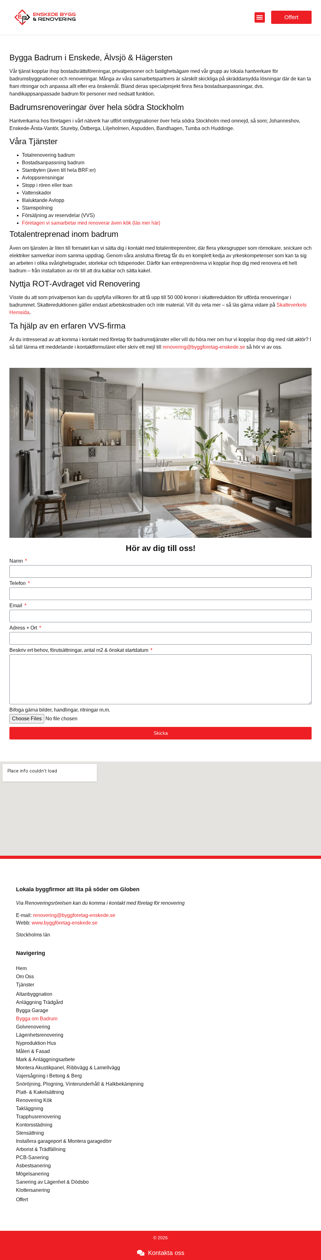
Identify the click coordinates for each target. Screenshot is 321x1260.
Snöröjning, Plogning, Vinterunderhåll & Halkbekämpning (80, 1084)
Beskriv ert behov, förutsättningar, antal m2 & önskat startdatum (79, 650)
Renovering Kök (34, 1100)
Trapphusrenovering (38, 1116)
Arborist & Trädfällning (41, 1149)
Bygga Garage (32, 1010)
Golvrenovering (33, 1026)
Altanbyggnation (34, 994)
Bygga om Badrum (36, 1018)
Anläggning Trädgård (39, 1002)
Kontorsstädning (34, 1124)
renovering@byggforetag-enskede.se (204, 347)
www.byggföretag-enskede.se (64, 922)
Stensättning (30, 1133)
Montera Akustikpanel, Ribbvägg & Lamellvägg (68, 1067)
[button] (260, 17)
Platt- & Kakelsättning (40, 1092)
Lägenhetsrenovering (39, 1035)
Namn (16, 561)
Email (16, 605)
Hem (21, 968)
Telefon (18, 583)
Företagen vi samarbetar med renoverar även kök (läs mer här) (91, 223)
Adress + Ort (23, 627)
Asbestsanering (33, 1165)
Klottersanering (33, 1190)
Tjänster (25, 984)
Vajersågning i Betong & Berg (49, 1075)
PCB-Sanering (32, 1157)
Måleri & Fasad (33, 1051)
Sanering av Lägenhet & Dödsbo (52, 1182)
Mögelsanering (32, 1173)
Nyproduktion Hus (36, 1043)
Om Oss (25, 976)
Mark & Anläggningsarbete (45, 1059)
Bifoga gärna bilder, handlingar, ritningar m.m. (59, 709)
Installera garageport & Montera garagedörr (64, 1141)
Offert (22, 1199)
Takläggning (29, 1108)
